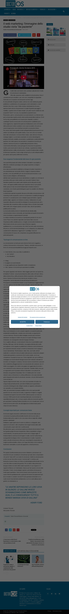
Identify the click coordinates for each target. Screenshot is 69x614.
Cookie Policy (29, 325)
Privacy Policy (38, 325)
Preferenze (47, 322)
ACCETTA (23, 322)
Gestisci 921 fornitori (22, 317)
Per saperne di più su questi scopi (37, 317)
